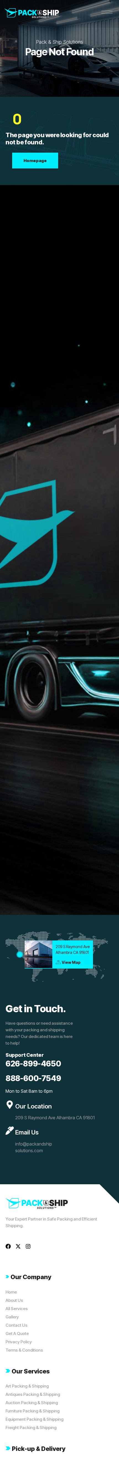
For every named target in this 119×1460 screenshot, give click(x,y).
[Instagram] (28, 1246)
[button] (107, 12)
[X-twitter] (18, 1246)
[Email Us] (10, 1130)
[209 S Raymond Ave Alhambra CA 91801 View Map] (19, 954)
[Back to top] (106, 1447)
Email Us (26, 1132)
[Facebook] (8, 1246)
